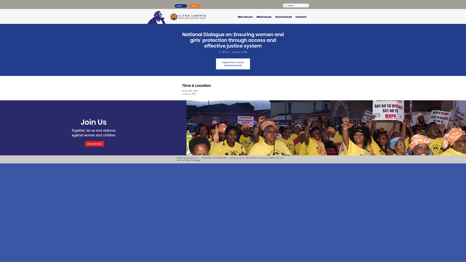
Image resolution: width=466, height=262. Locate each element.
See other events (233, 65)
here (198, 160)
